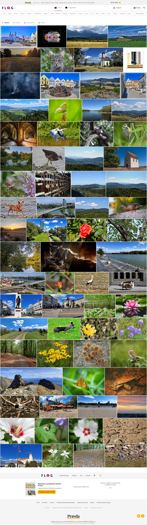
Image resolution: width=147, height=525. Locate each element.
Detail (16, 14)
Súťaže (92, 502)
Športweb (48, 3)
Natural (65, 14)
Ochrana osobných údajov (104, 502)
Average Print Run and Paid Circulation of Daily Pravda (66, 508)
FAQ (81, 475)
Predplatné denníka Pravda (47, 492)
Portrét (23, 14)
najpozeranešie (30, 23)
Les (92, 14)
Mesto (29, 14)
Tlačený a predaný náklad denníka (66, 502)
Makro (46, 14)
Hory (86, 14)
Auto (52, 3)
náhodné (42, 23)
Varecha (69, 3)
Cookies (86, 508)
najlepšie (6, 23)
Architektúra (37, 14)
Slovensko (73, 14)
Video (84, 3)
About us (47, 508)
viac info (92, 523)
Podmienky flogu (64, 475)
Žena (65, 3)
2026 (52, 14)
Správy (43, 3)
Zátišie (115, 14)
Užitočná (80, 3)
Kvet (109, 14)
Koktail (57, 3)
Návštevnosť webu (82, 502)
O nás (38, 502)
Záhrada (75, 3)
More (97, 14)
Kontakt (88, 475)
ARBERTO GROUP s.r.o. (90, 522)
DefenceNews (91, 3)
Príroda (58, 14)
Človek (9, 14)
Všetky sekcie (115, 2)
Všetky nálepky (140, 14)
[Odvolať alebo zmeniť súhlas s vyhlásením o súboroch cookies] (138, 516)
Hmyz (129, 14)
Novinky (74, 475)
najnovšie (17, 23)
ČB (4, 14)
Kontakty (44, 502)
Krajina (80, 14)
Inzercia (52, 502)
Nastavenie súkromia (96, 508)
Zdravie (61, 3)
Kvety (103, 14)
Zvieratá (122, 14)
